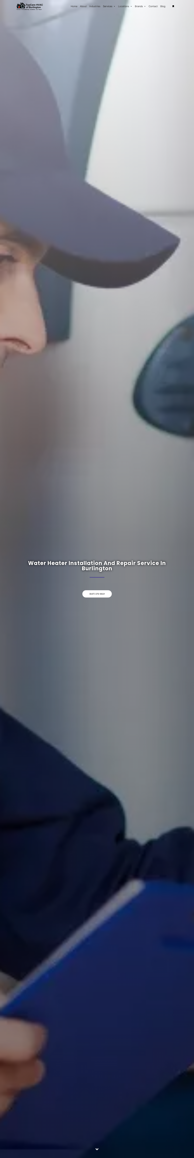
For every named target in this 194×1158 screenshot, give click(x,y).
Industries (94, 6)
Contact (153, 6)
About (83, 6)
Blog (162, 6)
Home (74, 6)
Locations (123, 6)
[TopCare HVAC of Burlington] (29, 6)
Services (107, 6)
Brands (139, 6)
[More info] (173, 6)
